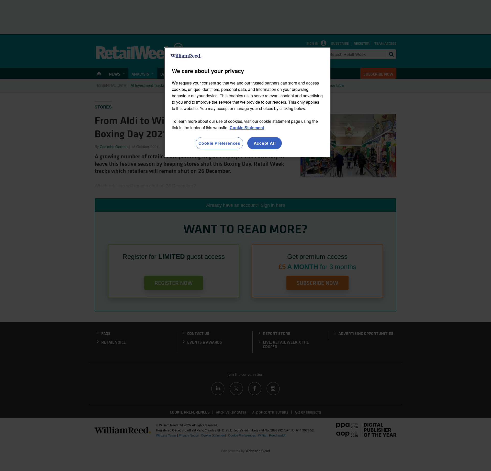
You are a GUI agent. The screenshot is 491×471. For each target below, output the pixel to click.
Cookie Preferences (219, 143)
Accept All (265, 143)
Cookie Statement (247, 127)
